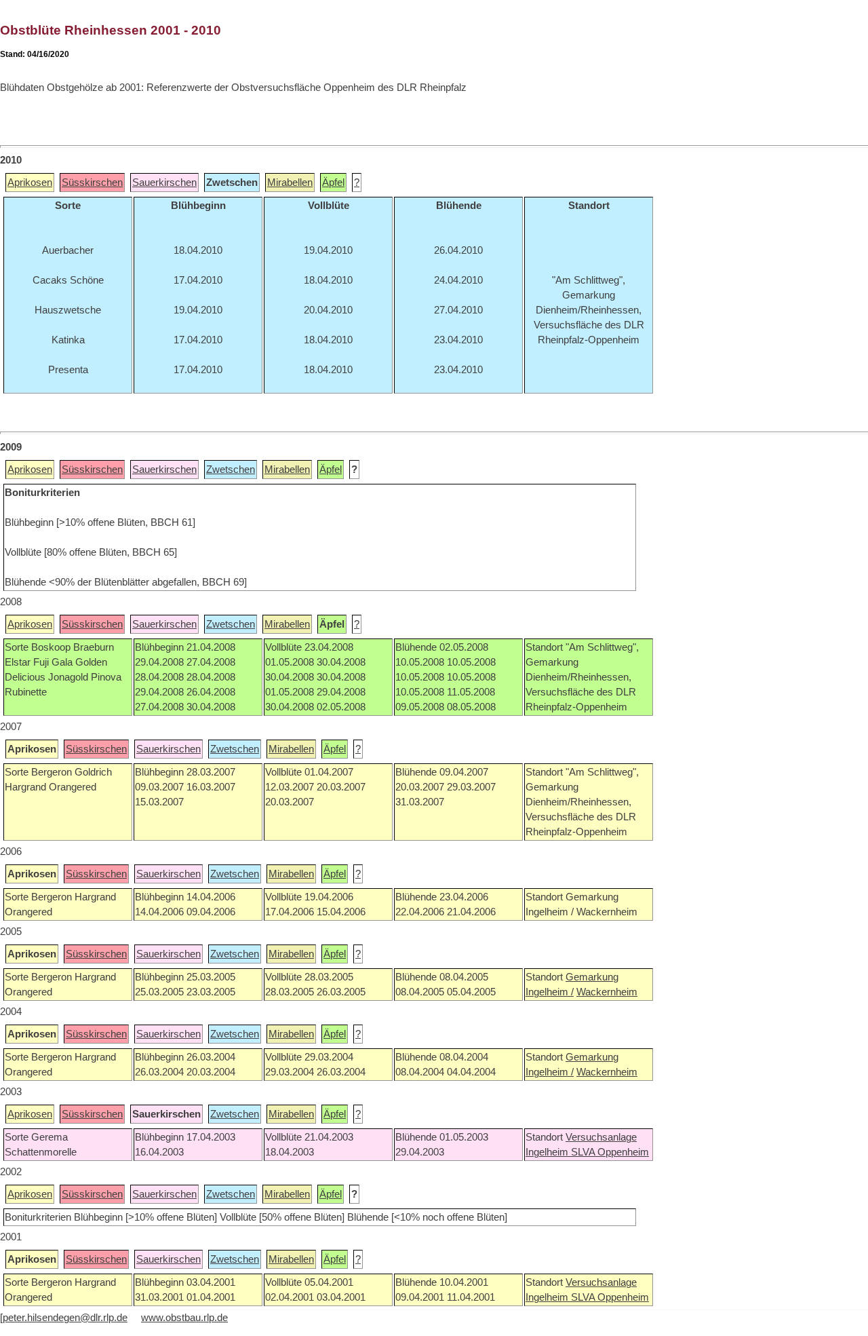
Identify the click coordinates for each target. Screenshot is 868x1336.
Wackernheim (606, 992)
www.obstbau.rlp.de (184, 1317)
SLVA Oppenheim (610, 1152)
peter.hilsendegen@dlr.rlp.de (65, 1317)
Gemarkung (592, 977)
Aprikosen (29, 182)
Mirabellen (290, 182)
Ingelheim (548, 1152)
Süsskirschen (92, 182)
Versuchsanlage (601, 1137)
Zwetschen (230, 469)
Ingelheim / (550, 992)
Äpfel (333, 182)
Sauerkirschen (164, 182)
